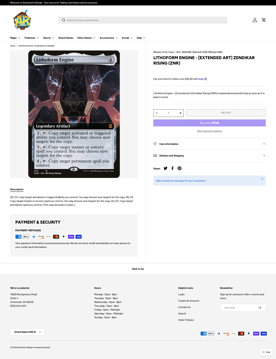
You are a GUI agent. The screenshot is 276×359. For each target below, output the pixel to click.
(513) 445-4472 (18, 305)
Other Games (84, 37)
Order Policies (186, 319)
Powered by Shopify (41, 347)
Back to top (138, 268)
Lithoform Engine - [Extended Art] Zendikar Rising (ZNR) (37, 46)
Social (125, 37)
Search (182, 313)
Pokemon (30, 37)
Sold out (226, 112)
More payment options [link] (209, 130)
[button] (263, 19)
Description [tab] (16, 189)
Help (139, 37)
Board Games (66, 37)
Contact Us (184, 306)
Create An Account (188, 300)
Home (12, 46)
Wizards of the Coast (163, 52)
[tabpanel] (74, 201)
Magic (13, 37)
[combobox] (142, 19)
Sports (47, 37)
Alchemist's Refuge (25, 347)
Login (181, 294)
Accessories (107, 37)
